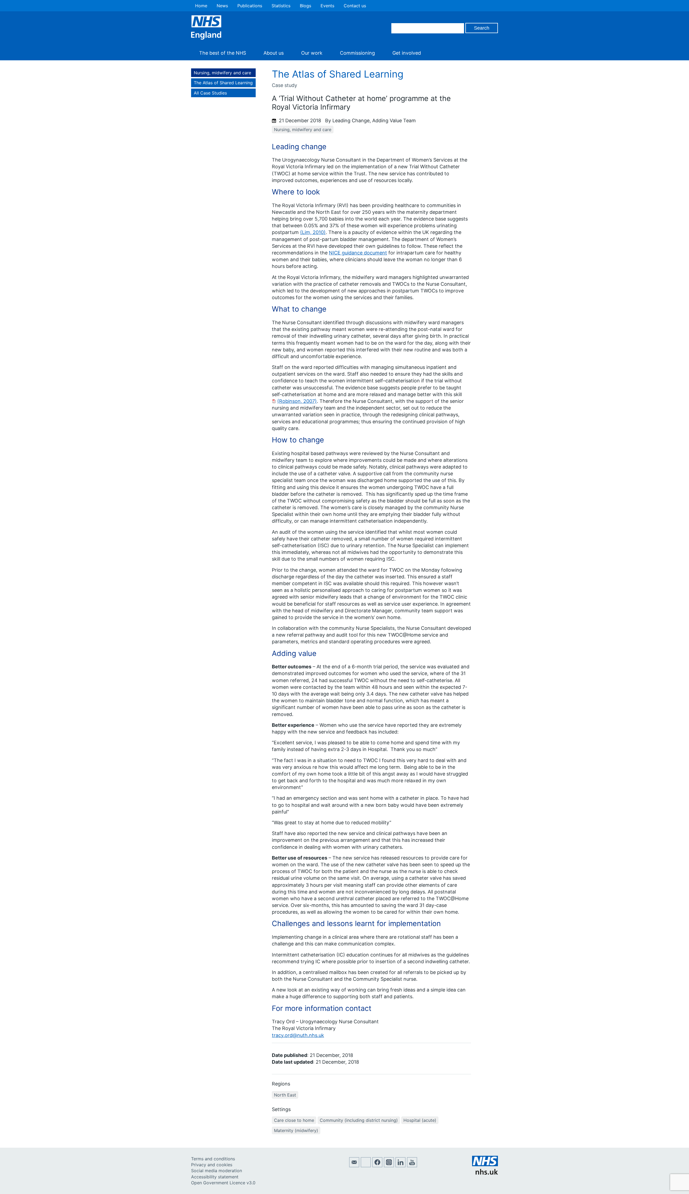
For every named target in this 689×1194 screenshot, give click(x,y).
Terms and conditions (213, 1158)
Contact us (355, 5)
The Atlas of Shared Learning (223, 82)
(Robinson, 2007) (297, 401)
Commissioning (357, 53)
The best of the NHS (222, 53)
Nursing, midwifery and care (222, 72)
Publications (249, 5)
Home (201, 5)
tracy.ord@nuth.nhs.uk (298, 1035)
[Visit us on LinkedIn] (400, 1165)
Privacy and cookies (211, 1164)
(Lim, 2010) (313, 232)
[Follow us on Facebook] (377, 1165)
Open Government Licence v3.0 (223, 1182)
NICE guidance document (358, 253)
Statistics (281, 5)
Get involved (406, 53)
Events (327, 5)
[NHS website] (485, 1173)
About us (273, 53)
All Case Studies (210, 93)
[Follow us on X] (366, 1165)
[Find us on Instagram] (389, 1165)
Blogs (305, 5)
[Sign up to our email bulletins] (354, 1165)
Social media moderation (216, 1170)
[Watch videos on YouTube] (412, 1165)
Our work (311, 53)
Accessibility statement (214, 1176)
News (222, 5)
